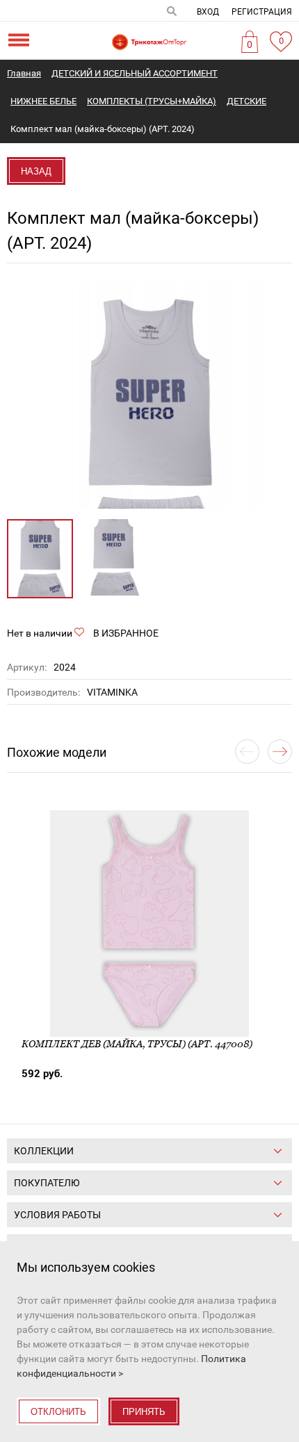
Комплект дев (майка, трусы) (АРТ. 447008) (137, 1043)
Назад (36, 171)
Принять (143, 1412)
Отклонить (58, 1412)
